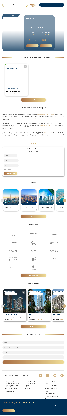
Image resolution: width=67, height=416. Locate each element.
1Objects (32, 35)
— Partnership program (31, 390)
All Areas (33, 216)
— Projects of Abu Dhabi (12, 383)
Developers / (11, 12)
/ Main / (5, 12)
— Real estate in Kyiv (31, 382)
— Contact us (28, 388)
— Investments (9, 391)
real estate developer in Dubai (45, 114)
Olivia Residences (12, 89)
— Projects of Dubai (10, 382)
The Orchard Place (10, 314)
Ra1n (30, 314)
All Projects (33, 327)
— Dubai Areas (9, 387)
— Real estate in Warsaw (32, 383)
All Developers (33, 275)
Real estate (46, 45)
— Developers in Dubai (11, 385)
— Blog (27, 385)
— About (27, 387)
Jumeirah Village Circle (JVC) (13, 317)
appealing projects (35, 118)
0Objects (45, 35)
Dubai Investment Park (9, 127)
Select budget (7, 357)
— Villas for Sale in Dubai (51, 388)
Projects (32, 45)
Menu (15, 5)
